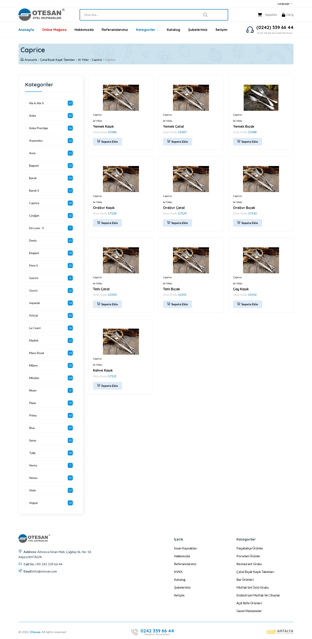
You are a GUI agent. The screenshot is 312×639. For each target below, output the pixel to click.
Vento (33, 465)
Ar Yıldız (83, 59)
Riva (32, 428)
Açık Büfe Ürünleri (249, 603)
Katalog (173, 30)
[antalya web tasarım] (280, 632)
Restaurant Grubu (249, 564)
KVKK (178, 572)
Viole (32, 490)
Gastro (33, 278)
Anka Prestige (38, 128)
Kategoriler (146, 30)
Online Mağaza (54, 30)
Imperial (34, 303)
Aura (32, 153)
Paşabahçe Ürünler (249, 548)
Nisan (33, 390)
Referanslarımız (115, 30)
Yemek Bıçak (243, 126)
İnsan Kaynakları (185, 548)
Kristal (33, 315)
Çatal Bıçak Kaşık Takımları (57, 59)
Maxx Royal (36, 353)
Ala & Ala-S (36, 103)
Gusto (33, 290)
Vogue (33, 503)
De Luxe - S (36, 228)
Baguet (34, 165)
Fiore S (33, 265)
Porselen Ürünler (248, 556)
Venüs (33, 478)
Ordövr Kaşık (104, 208)
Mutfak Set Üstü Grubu (252, 587)
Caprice (97, 59)
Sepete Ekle (109, 141)
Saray (32, 440)
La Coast (35, 328)
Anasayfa (26, 30)
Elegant (34, 253)
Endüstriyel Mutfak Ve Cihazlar (258, 595)
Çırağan (34, 215)
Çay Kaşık (241, 289)
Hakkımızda (84, 30)
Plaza (32, 403)
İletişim (221, 30)
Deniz (33, 240)
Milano (33, 365)
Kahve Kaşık (103, 370)
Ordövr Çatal (174, 208)
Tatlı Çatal (101, 289)
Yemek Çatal (173, 126)
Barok (33, 178)
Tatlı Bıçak (171, 289)
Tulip (32, 453)
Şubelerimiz (198, 30)
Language (284, 3)
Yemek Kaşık (103, 126)
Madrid (33, 340)
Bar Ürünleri (245, 579)
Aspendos (36, 140)
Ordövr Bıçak (244, 208)
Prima (33, 415)
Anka (32, 115)
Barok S (34, 190)
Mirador (34, 378)
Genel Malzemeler (249, 611)
